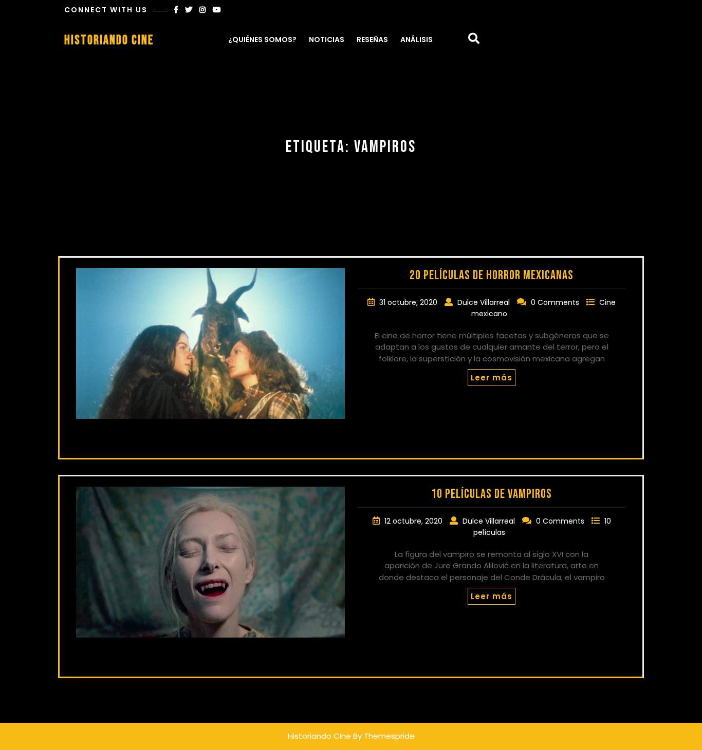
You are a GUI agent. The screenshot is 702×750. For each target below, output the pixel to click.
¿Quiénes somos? (262, 39)
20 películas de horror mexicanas (492, 275)
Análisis (416, 39)
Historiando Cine (109, 40)
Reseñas (372, 39)
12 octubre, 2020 (414, 521)
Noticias (326, 39)
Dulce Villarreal (484, 302)
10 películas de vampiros (491, 494)
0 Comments (556, 302)
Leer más (491, 377)
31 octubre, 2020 (409, 302)
